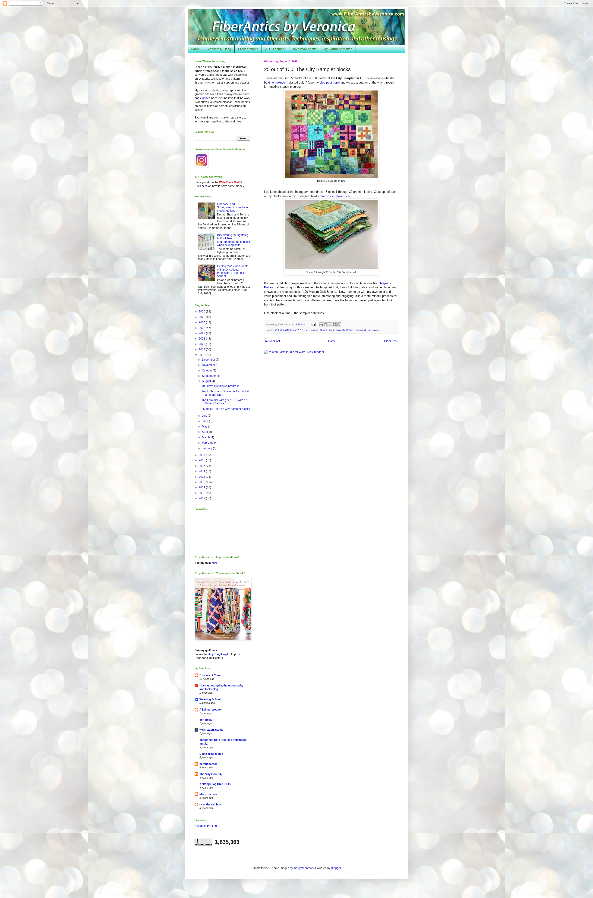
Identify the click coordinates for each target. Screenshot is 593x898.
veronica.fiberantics (335, 196)
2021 (202, 338)
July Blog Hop (217, 654)
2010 (202, 493)
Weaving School (210, 699)
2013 (202, 476)
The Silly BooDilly (210, 774)
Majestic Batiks (344, 330)
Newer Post (272, 341)
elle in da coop (208, 794)
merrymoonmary (303, 868)
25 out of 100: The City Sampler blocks (226, 409)
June (205, 421)
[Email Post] (313, 324)
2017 (202, 455)
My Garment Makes (337, 49)
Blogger (336, 868)
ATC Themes (274, 49)
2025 (202, 317)
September (209, 375)
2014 (202, 471)
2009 (202, 498)
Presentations (248, 49)
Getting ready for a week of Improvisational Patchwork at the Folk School (232, 271)
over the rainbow (210, 804)
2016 (202, 460)
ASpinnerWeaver (210, 709)
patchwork (360, 330)
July (205, 415)
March (206, 437)
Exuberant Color (210, 675)
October (207, 370)
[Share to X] (330, 324)
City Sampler (311, 330)
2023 (202, 328)
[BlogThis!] (325, 324)
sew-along (373, 330)
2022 (202, 333)
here (205, 186)
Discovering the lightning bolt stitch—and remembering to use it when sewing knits (233, 240)
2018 (202, 355)
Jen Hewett (206, 719)
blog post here (329, 82)
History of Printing (206, 825)
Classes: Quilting (219, 49)
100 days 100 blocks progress (220, 386)
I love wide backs (303, 49)
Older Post (390, 341)
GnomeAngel (277, 82)
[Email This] (321, 324)
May (205, 426)
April (205, 431)
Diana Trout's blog (211, 753)
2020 (202, 344)
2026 (202, 311)
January (207, 448)
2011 (202, 487)
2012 (202, 482)
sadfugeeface (208, 764)
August (206, 381)
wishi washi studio (211, 729)
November (209, 365)
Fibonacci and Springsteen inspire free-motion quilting (232, 207)
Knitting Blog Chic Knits (215, 784)
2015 (202, 466)
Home (195, 49)
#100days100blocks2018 (289, 330)
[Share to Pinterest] (338, 324)
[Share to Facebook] (334, 324)
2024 (202, 322)
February (208, 442)
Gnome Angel (327, 330)
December (209, 359)
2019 (202, 349)
